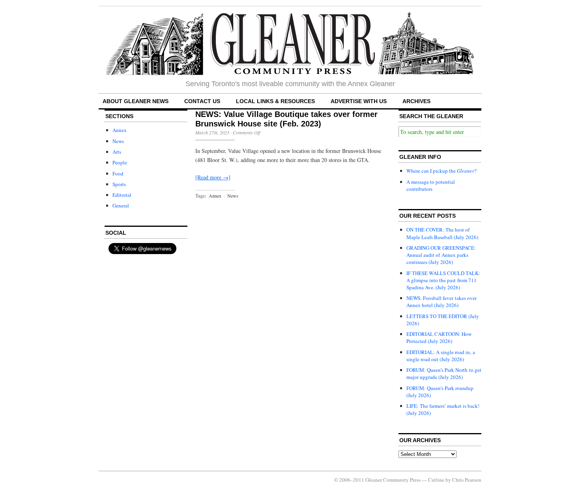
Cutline (436, 479)
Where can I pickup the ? (441, 170)
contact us (202, 101)
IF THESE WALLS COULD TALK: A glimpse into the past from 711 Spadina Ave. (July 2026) (443, 280)
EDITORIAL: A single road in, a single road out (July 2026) (440, 356)
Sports (119, 184)
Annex (119, 130)
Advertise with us (359, 101)
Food (117, 173)
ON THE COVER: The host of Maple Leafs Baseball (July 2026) (442, 233)
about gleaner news (135, 101)
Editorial (121, 194)
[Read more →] (212, 177)
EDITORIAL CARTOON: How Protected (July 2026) (438, 337)
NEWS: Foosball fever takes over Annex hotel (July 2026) (441, 301)
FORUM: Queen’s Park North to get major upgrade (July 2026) (443, 373)
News (118, 141)
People (119, 162)
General (120, 205)
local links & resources (275, 101)
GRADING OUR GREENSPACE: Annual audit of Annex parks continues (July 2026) (441, 255)
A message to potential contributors (430, 185)
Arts (116, 151)
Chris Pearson (466, 479)
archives (416, 101)
